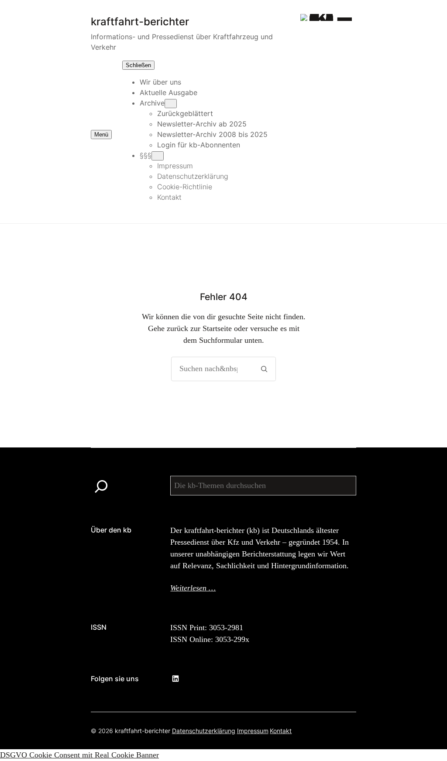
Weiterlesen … (193, 588)
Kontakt (281, 730)
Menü (101, 134)
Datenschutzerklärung (203, 730)
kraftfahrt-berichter (142, 730)
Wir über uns (160, 82)
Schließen (138, 65)
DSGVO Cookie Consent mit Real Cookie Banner (79, 755)
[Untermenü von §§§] (157, 155)
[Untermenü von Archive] (171, 103)
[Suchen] (263, 369)
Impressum (252, 730)
